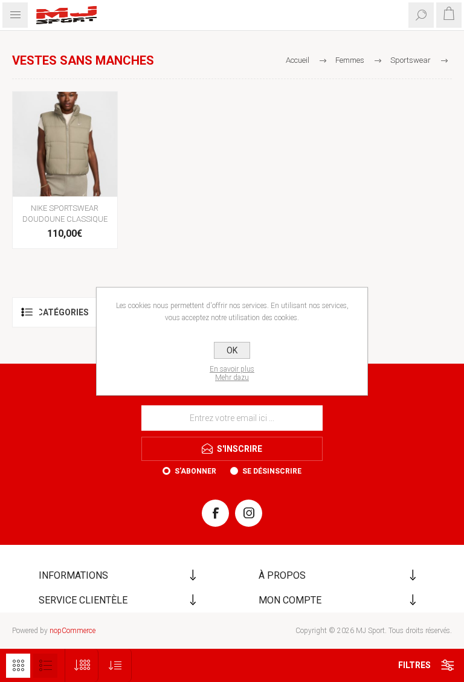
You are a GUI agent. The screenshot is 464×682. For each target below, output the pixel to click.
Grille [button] (18, 666)
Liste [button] (45, 666)
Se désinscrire (271, 471)
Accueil (297, 60)
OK (232, 350)
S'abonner (195, 471)
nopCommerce (72, 630)
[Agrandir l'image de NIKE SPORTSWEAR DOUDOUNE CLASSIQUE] (65, 144)
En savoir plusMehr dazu (232, 373)
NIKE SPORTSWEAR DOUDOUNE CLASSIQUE (65, 214)
